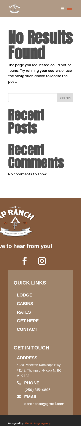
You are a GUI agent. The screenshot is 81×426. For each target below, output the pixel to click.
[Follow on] (54, 260)
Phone (31, 383)
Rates (24, 312)
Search (65, 98)
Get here (28, 320)
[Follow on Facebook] (24, 261)
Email (31, 396)
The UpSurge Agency (38, 423)
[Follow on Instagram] (42, 261)
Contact (27, 329)
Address (27, 357)
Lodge (24, 295)
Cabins (25, 303)
